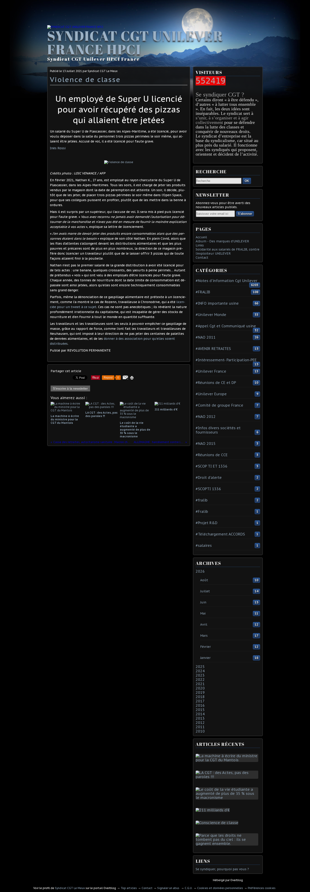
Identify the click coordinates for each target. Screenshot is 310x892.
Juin (203, 602)
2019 (200, 692)
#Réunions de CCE (212, 455)
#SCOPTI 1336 (208, 489)
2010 (200, 731)
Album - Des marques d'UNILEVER (222, 241)
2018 (200, 696)
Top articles (129, 888)
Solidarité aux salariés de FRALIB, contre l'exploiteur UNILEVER (227, 251)
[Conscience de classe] (218, 822)
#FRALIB (203, 292)
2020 (200, 688)
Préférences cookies (262, 888)
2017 (200, 701)
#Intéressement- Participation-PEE (226, 360)
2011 (200, 727)
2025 (200, 666)
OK (247, 181)
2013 (200, 718)
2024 (200, 671)
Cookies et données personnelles (220, 888)
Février (205, 647)
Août (204, 580)
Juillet (205, 591)
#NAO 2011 (206, 337)
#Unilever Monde (211, 314)
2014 (200, 714)
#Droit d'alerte (209, 477)
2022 (200, 679)
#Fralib (202, 511)
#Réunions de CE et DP (216, 382)
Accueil (201, 237)
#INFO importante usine (217, 303)
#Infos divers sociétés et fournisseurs (218, 430)
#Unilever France (211, 371)
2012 (200, 722)
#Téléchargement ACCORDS (220, 534)
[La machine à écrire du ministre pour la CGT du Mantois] (228, 759)
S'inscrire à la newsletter (70, 388)
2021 (200, 684)
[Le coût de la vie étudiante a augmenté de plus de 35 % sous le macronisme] (228, 797)
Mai (203, 613)
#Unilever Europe (211, 394)
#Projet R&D (206, 523)
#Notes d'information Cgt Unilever (226, 280)
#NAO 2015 (206, 443)
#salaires (204, 545)
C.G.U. (188, 888)
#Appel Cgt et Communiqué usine (226, 326)
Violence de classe (85, 79)
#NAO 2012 (206, 416)
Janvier (205, 658)
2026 (200, 571)
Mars (204, 636)
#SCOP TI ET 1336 (211, 466)
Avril (203, 624)
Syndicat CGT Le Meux (70, 888)
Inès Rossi (58, 148)
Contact (202, 258)
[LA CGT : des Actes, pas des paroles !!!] (228, 776)
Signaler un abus (168, 888)
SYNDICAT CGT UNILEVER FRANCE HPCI (135, 42)
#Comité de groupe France (219, 405)
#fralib (202, 500)
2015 (200, 709)
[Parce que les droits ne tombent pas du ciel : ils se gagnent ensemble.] (228, 843)
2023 (200, 675)
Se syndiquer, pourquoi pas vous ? (222, 869)
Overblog (236, 880)
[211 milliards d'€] (213, 810)
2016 (200, 705)
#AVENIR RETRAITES (213, 348)
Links (200, 245)
